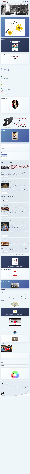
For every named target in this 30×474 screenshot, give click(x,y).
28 (13, 254)
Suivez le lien (15, 111)
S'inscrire (15, 277)
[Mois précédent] (1, 291)
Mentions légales (27, 391)
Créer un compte (3, 159)
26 (10, 254)
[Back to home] (4, 1)
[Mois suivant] (2, 291)
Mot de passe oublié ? (4, 156)
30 (16, 254)
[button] (1, 9)
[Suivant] (23, 254)
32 (19, 254)
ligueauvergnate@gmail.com (9, 388)
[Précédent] (6, 254)
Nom (2, 362)
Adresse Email (3, 357)
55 (22, 254)
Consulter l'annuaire (15, 278)
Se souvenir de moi (4, 152)
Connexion (4, 154)
